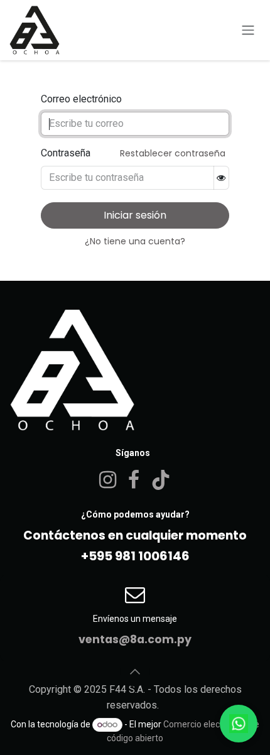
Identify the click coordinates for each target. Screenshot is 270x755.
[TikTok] (160, 479)
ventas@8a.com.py (135, 639)
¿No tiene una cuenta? (135, 241)
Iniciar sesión (135, 215)
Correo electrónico (81, 99)
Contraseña (65, 153)
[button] (135, 671)
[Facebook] (134, 479)
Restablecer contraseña (172, 153)
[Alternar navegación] (248, 30)
